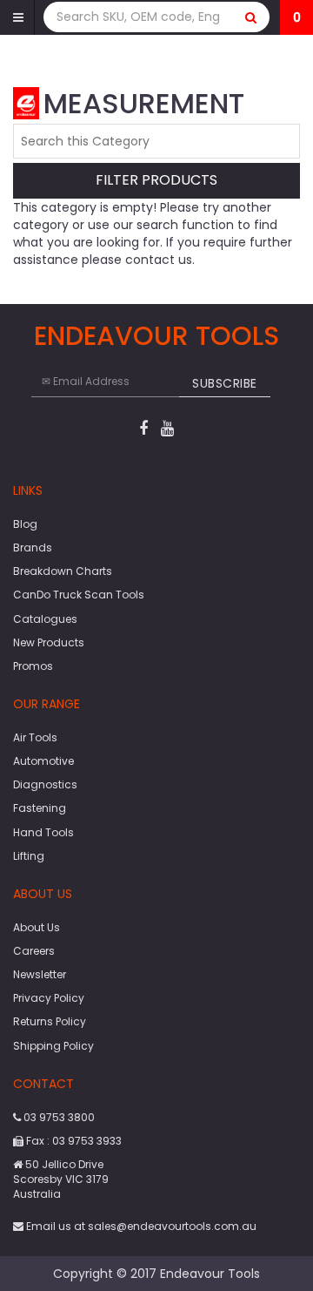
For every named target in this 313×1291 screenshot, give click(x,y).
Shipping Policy (53, 1045)
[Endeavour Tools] (26, 102)
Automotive (43, 761)
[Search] (251, 17)
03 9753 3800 (58, 1117)
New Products (48, 642)
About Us (36, 927)
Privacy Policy (48, 997)
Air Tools (35, 737)
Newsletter (39, 974)
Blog (25, 524)
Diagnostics (45, 784)
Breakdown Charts (62, 571)
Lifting (28, 855)
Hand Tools (43, 832)
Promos (33, 666)
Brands (32, 547)
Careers (34, 950)
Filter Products (156, 181)
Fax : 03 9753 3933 (72, 1140)
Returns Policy (49, 1021)
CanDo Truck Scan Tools (78, 594)
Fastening (39, 808)
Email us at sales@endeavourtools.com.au (139, 1226)
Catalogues (45, 619)
